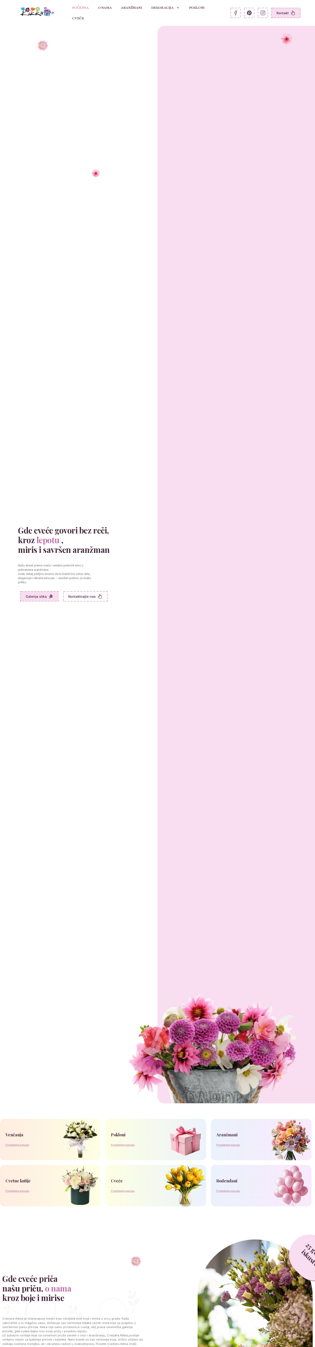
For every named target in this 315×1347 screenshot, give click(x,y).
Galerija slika (36, 596)
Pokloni (197, 7)
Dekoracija (162, 7)
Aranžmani (131, 7)
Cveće (78, 18)
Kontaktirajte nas (82, 596)
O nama (105, 7)
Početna (80, 7)
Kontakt (282, 13)
